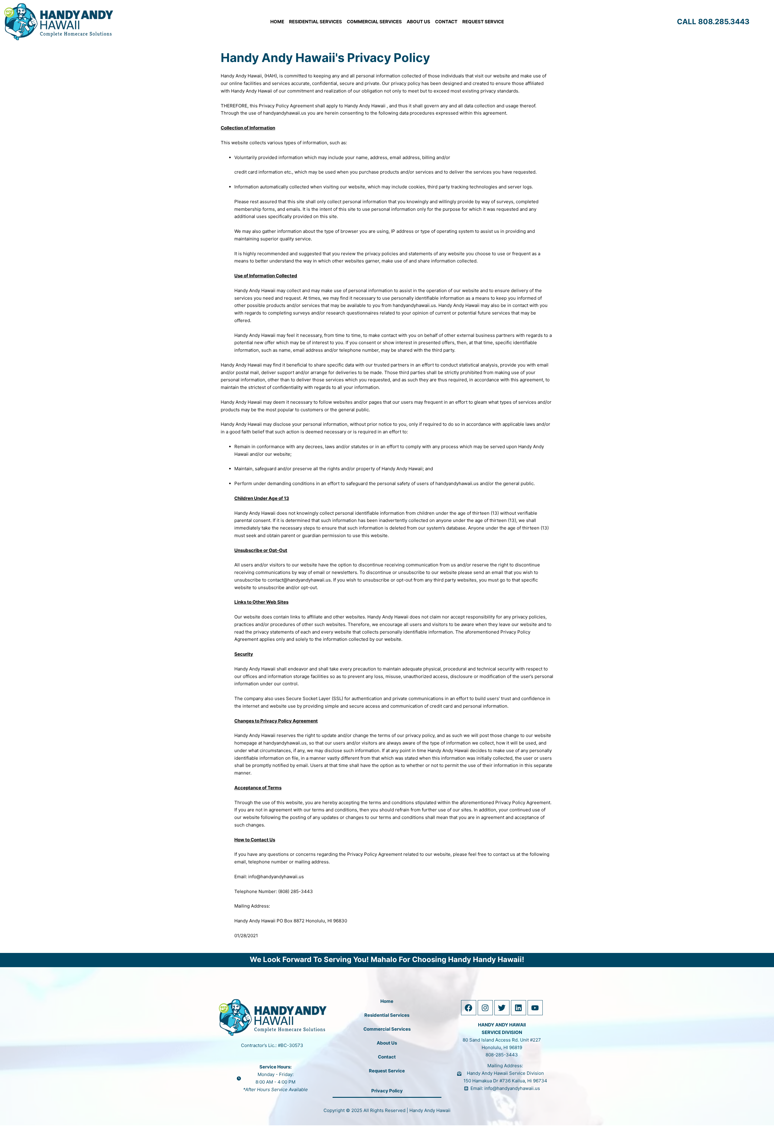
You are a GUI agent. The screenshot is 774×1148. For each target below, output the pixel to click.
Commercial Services (374, 21)
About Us (418, 21)
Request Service (483, 21)
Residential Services (315, 21)
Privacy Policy (387, 1091)
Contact (446, 21)
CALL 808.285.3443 (713, 21)
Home (277, 21)
